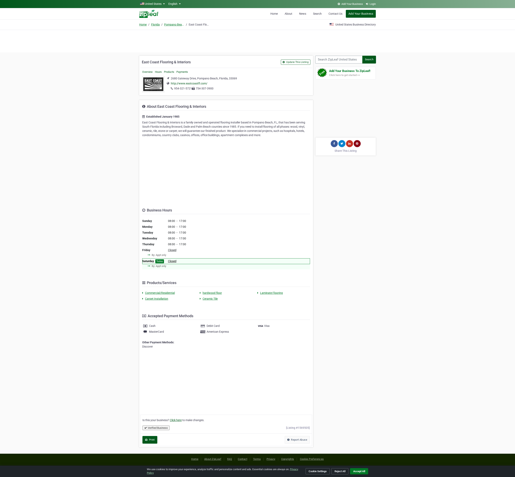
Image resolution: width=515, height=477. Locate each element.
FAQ (229, 459)
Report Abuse (298, 439)
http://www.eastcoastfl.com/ (189, 83)
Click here (176, 420)
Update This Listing (297, 62)
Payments (182, 71)
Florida (155, 24)
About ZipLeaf (212, 459)
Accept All (359, 471)
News (302, 13)
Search (317, 13)
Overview (147, 71)
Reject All (340, 471)
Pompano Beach (174, 24)
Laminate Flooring (271, 292)
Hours (158, 71)
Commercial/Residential (160, 292)
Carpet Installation (156, 298)
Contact (242, 459)
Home (274, 13)
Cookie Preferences (312, 459)
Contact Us (335, 13)
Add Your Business (360, 13)
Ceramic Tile (210, 298)
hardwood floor (212, 292)
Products (169, 71)
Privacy (271, 459)
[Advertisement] (257, 41)
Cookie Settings (318, 471)
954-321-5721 (183, 88)
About (288, 13)
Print (151, 439)
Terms (257, 459)
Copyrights (287, 459)
